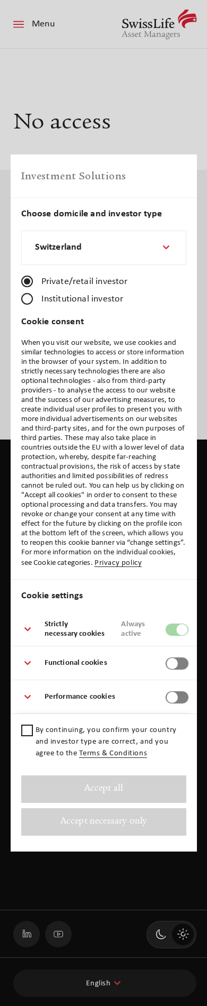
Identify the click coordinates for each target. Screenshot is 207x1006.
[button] (104, 629)
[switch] (177, 629)
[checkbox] (27, 730)
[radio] (27, 281)
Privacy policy (118, 563)
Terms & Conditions (113, 753)
